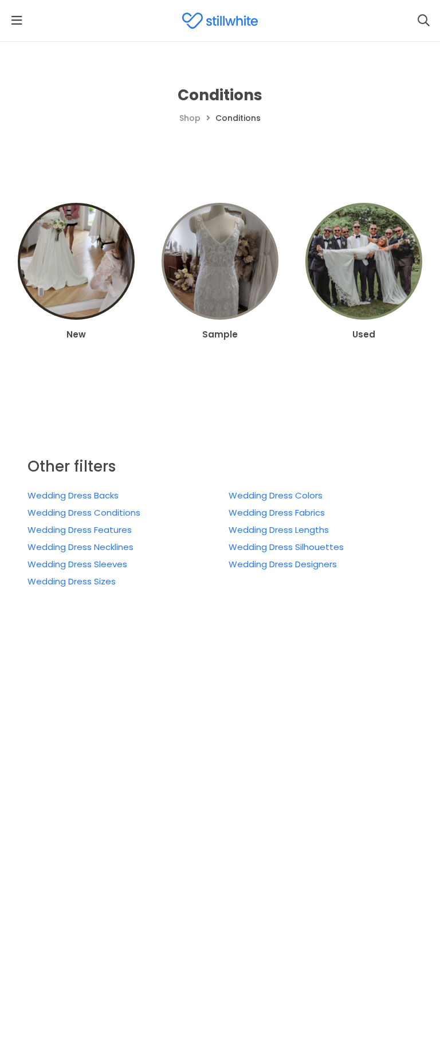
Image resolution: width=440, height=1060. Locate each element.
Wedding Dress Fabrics (277, 513)
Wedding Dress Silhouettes (286, 547)
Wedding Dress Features (80, 530)
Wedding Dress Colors (276, 495)
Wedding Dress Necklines (80, 547)
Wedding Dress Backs (73, 495)
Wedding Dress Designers (283, 564)
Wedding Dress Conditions (84, 513)
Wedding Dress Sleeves (77, 564)
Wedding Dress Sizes (72, 581)
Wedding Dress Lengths (279, 530)
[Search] (423, 20)
